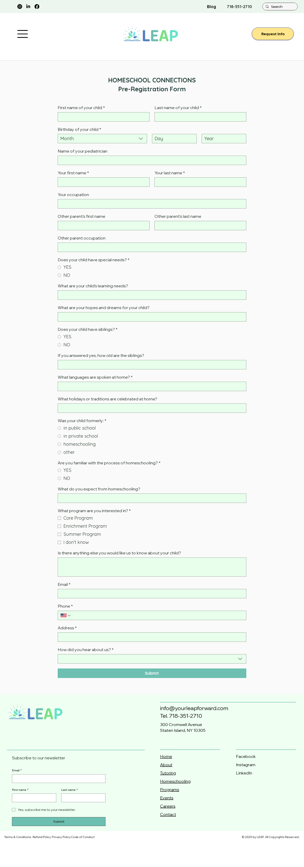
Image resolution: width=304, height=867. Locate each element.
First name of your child (81, 107)
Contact (168, 814)
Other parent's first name (81, 216)
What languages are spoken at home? (95, 377)
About (166, 764)
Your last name (169, 172)
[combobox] (102, 138)
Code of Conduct (83, 837)
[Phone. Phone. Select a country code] (65, 615)
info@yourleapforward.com (194, 708)
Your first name (73, 172)
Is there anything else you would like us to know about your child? (119, 552)
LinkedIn (244, 772)
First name (20, 790)
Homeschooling (175, 781)
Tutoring (168, 772)
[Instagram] (19, 6)
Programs (169, 789)
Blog (211, 6)
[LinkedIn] (28, 6)
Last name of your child (178, 107)
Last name (69, 790)
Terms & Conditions (17, 837)
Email (64, 584)
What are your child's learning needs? (93, 285)
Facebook (246, 756)
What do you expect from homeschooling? (99, 488)
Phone (65, 606)
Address (67, 627)
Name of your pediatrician (82, 151)
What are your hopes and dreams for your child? (104, 307)
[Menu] (22, 34)
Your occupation (73, 194)
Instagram (245, 764)
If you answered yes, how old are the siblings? (101, 355)
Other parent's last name (177, 216)
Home (166, 756)
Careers (167, 806)
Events (166, 797)
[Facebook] (37, 6)
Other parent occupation (81, 238)
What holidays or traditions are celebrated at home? (107, 398)
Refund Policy (42, 837)
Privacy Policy (61, 837)
